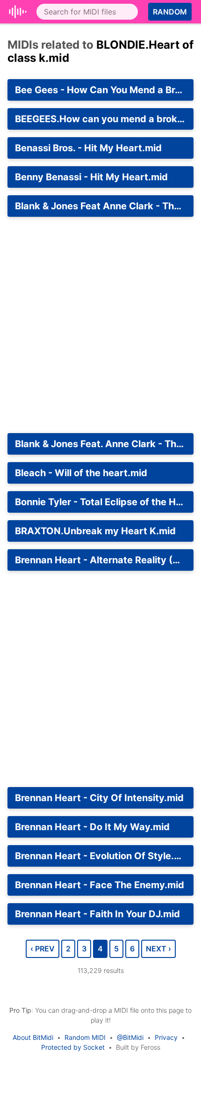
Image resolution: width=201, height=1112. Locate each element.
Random (170, 11)
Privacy (166, 1037)
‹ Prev (42, 948)
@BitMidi (130, 1037)
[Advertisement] (100, 325)
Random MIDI (85, 1037)
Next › (158, 948)
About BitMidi (33, 1037)
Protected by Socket (73, 1047)
